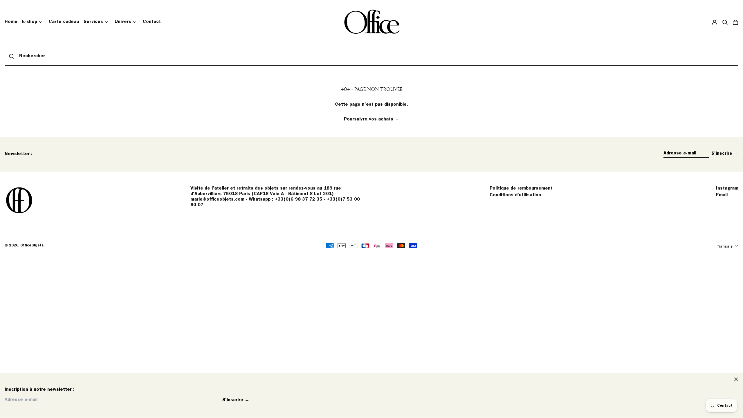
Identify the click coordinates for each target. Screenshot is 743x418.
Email (722, 195)
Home (11, 22)
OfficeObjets (32, 245)
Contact (152, 22)
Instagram (727, 188)
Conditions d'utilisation (515, 195)
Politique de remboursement (521, 188)
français (725, 246)
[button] (725, 22)
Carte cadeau (64, 22)
